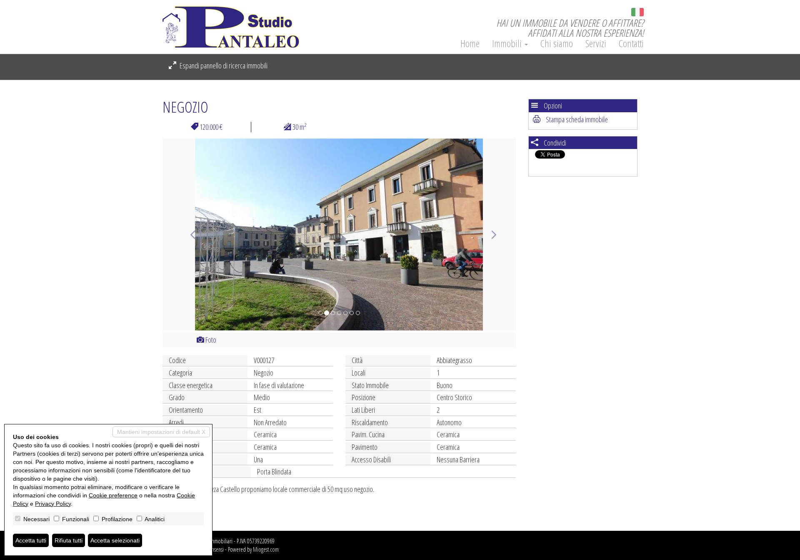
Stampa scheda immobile (576, 119)
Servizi (595, 43)
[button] (188, 234)
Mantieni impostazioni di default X (161, 432)
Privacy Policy (53, 503)
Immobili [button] (508, 43)
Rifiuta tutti (68, 540)
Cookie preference (113, 495)
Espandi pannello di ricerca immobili (223, 66)
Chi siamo (556, 43)
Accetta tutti (30, 540)
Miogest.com (266, 549)
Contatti (631, 43)
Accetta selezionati (115, 540)
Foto (210, 340)
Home (470, 43)
